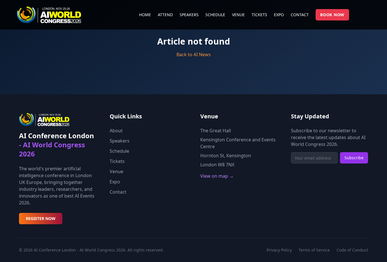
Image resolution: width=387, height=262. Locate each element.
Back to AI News (194, 54)
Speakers (119, 141)
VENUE (238, 14)
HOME (145, 14)
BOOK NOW (332, 14)
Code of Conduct (352, 250)
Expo (115, 182)
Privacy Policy (279, 250)
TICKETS (259, 14)
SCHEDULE (215, 14)
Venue (116, 171)
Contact (118, 192)
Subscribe (354, 157)
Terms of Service (314, 250)
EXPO (279, 14)
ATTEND (165, 14)
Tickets (117, 161)
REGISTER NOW (41, 218)
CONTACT (300, 14)
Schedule (119, 151)
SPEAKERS (189, 14)
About (116, 130)
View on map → (217, 176)
